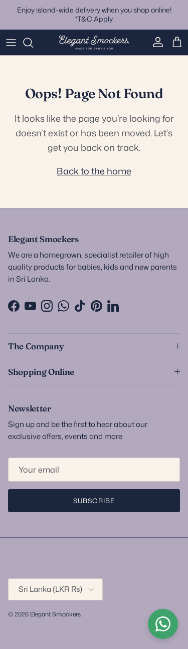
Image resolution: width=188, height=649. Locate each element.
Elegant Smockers (55, 614)
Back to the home (94, 170)
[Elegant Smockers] (94, 43)
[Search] (33, 43)
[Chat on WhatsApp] (163, 624)
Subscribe (93, 500)
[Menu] (11, 43)
